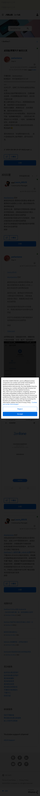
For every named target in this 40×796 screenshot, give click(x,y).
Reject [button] (20, 409)
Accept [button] (20, 414)
